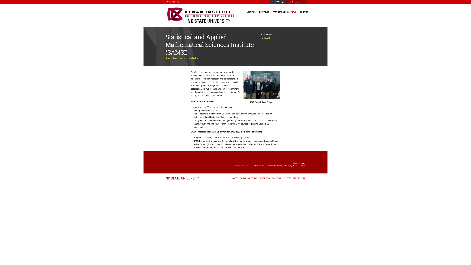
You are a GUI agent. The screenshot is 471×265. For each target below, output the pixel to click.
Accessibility (271, 166)
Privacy (280, 166)
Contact (304, 12)
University (182, 178)
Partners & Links (281, 12)
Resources (276, 2)
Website (193, 58)
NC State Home (173, 2)
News (294, 12)
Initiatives (264, 12)
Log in (302, 166)
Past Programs (175, 58)
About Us (251, 12)
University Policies (291, 166)
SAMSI (267, 38)
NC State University (257, 166)
